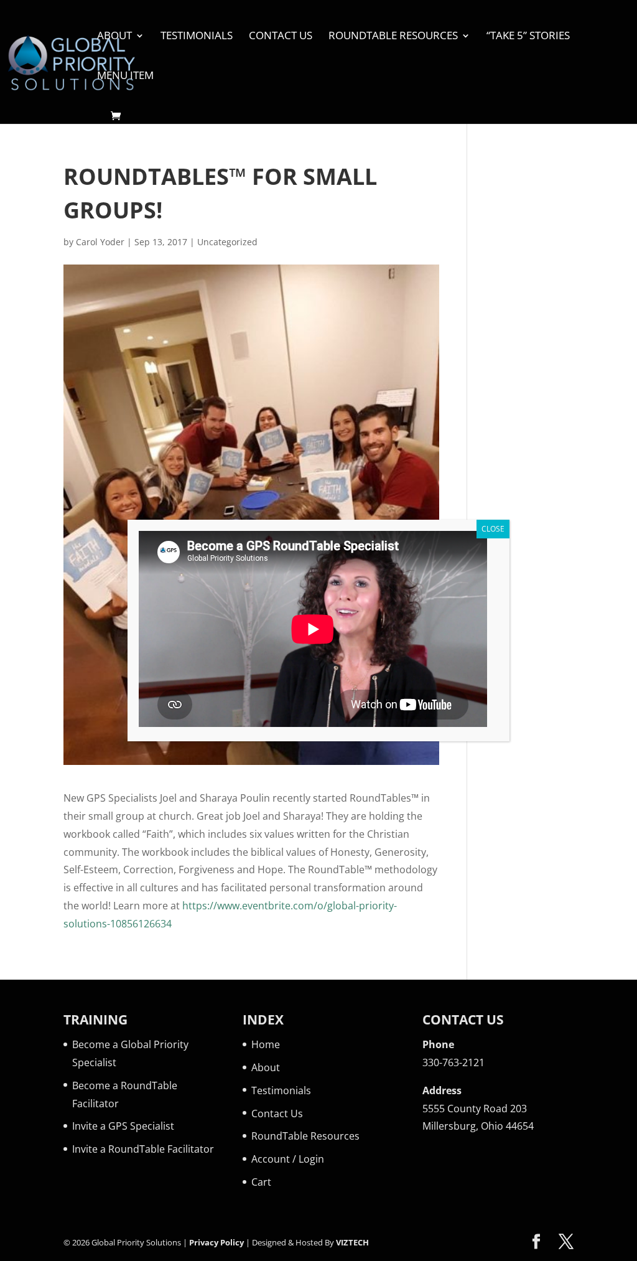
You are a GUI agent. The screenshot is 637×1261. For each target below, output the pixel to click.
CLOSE (492, 528)
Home (265, 1044)
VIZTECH (352, 1242)
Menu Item (125, 76)
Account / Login (287, 1159)
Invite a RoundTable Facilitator (143, 1149)
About (114, 36)
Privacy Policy (216, 1242)
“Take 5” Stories (528, 36)
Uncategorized (227, 242)
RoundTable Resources (393, 36)
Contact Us (280, 36)
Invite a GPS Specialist (123, 1126)
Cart (261, 1182)
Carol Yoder (100, 242)
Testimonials (196, 36)
